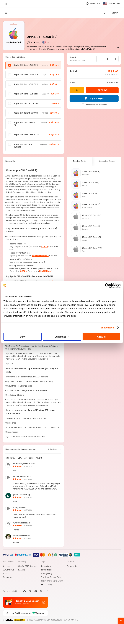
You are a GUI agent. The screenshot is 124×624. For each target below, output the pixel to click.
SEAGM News (45, 271)
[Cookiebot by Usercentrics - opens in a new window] (107, 285)
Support (6, 573)
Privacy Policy (46, 573)
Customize (60, 336)
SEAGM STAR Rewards (27, 566)
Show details (107, 327)
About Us (6, 566)
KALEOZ (21, 569)
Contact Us (7, 577)
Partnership (72, 566)
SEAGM (44, 246)
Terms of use (46, 566)
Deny (22, 336)
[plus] (115, 59)
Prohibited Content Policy (51, 577)
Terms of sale (46, 569)
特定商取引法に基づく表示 (52, 580)
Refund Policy (46, 584)
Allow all (101, 336)
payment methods (40, 255)
